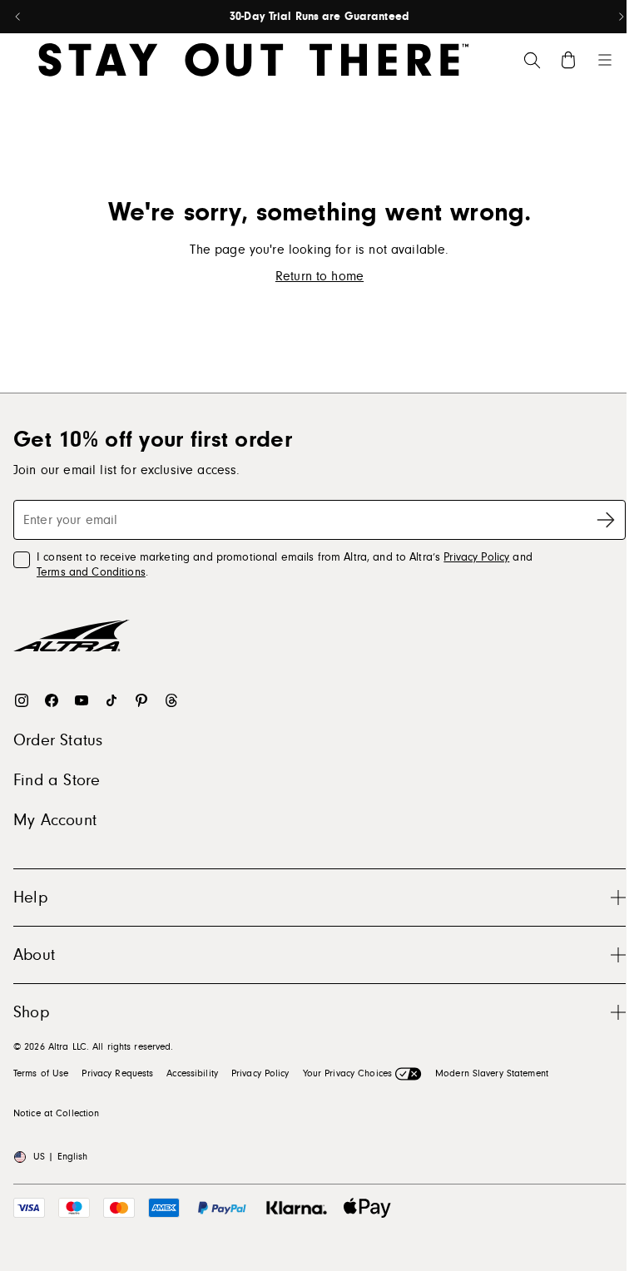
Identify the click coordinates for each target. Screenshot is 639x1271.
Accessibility (192, 1073)
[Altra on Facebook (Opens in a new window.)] (51, 700)
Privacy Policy (476, 557)
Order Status (57, 740)
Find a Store (56, 780)
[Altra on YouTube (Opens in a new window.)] (81, 700)
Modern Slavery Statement (491, 1073)
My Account (55, 820)
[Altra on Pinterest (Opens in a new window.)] (141, 700)
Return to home (319, 276)
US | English (60, 1156)
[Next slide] (621, 17)
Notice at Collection (56, 1113)
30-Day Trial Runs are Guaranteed (319, 16)
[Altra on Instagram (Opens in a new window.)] (21, 700)
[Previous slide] (18, 17)
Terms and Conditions (91, 572)
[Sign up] (606, 520)
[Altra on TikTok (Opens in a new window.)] (111, 700)
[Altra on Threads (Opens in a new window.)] (171, 700)
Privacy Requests (117, 1073)
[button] (319, 897)
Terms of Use (40, 1073)
